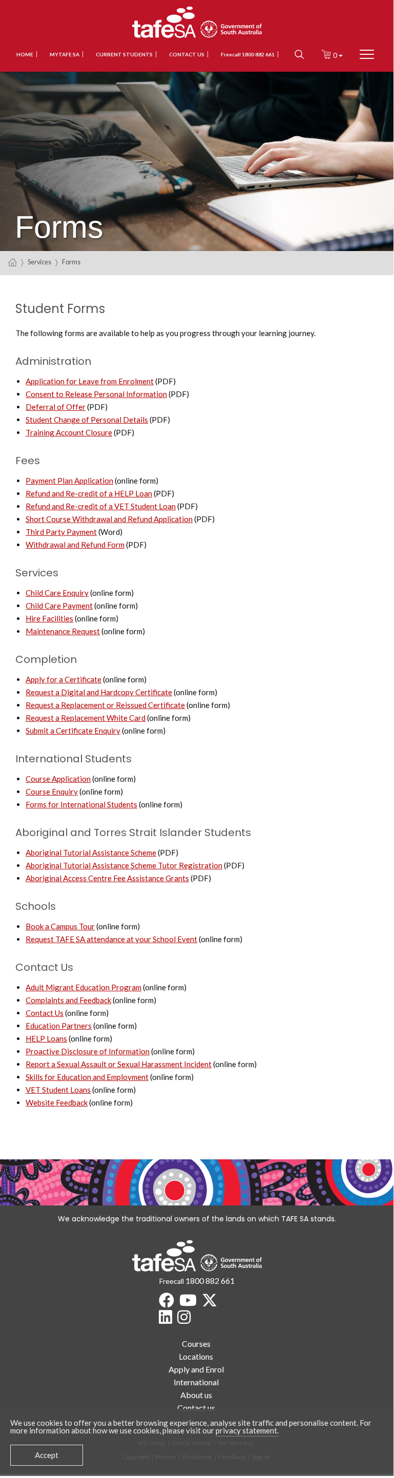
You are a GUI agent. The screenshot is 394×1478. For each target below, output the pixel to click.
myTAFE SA (64, 54)
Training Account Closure (69, 432)
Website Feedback (57, 1102)
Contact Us (45, 1012)
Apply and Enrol (196, 1369)
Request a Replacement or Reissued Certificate (105, 705)
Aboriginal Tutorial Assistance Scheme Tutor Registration (124, 865)
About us (196, 1395)
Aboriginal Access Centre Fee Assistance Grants (107, 878)
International (196, 1382)
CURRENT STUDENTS (124, 54)
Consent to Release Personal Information (96, 394)
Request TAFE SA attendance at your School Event (111, 939)
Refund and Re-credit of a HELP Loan (89, 493)
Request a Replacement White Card (86, 717)
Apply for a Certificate (63, 679)
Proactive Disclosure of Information (88, 1051)
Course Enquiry (52, 791)
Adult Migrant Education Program (83, 987)
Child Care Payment (59, 605)
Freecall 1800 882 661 (248, 54)
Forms (71, 262)
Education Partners (59, 1025)
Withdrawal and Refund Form (75, 544)
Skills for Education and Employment (87, 1076)
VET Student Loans (58, 1089)
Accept (46, 1455)
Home (24, 54)
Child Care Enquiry (57, 592)
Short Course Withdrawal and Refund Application (109, 519)
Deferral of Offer (56, 406)
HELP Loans (46, 1038)
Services (39, 262)
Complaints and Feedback (68, 1000)
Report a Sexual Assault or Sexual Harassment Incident (119, 1064)
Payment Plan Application (69, 480)
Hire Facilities (49, 618)
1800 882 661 (210, 1280)
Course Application (58, 778)
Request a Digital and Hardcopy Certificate (99, 692)
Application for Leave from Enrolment (90, 381)
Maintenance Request (63, 631)
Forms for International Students (81, 804)
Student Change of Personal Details (87, 419)
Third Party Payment (61, 531)
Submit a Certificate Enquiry (73, 730)
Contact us (186, 54)
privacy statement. (247, 1430)
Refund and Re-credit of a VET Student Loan (101, 506)
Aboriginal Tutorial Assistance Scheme (91, 852)
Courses (196, 1343)
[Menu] (367, 54)
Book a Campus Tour (60, 926)
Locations (196, 1356)
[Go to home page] (12, 262)
